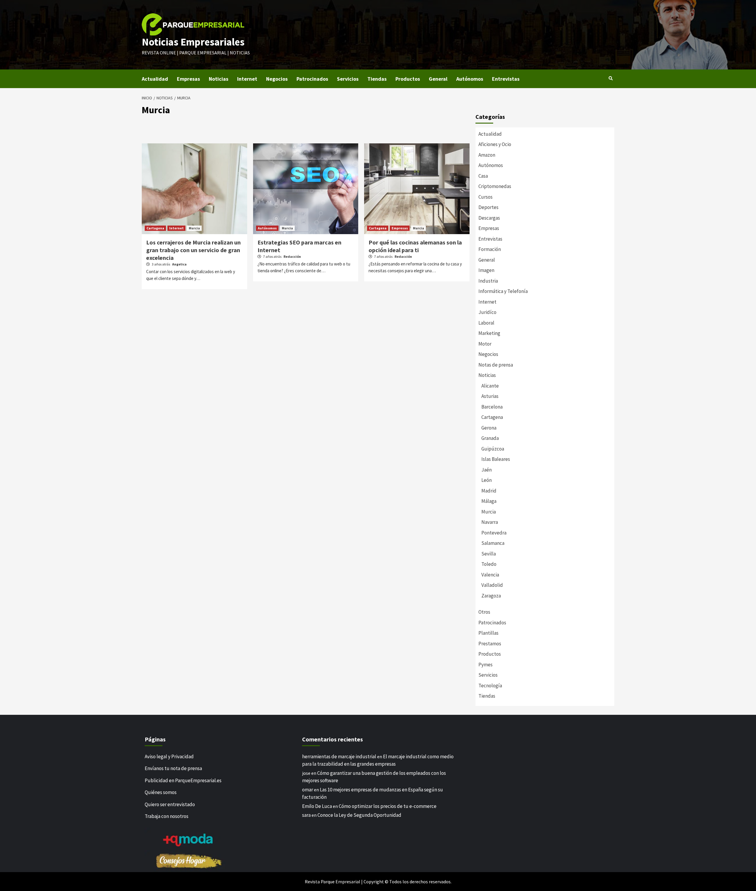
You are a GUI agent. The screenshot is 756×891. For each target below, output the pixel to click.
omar (307, 789)
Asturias (489, 396)
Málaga (488, 501)
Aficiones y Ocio (494, 144)
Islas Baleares (495, 459)
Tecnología (490, 685)
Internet (247, 78)
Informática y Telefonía (503, 291)
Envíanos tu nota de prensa (173, 768)
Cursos (485, 197)
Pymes (485, 664)
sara (306, 815)
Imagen (486, 270)
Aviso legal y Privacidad (169, 756)
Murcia (194, 228)
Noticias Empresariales (193, 41)
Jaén (486, 469)
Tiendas (377, 78)
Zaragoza (491, 595)
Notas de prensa (495, 365)
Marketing (489, 333)
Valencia (490, 574)
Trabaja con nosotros (166, 816)
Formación (489, 249)
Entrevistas (505, 78)
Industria (488, 281)
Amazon (486, 155)
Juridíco (487, 312)
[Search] (610, 78)
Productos (407, 78)
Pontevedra (493, 532)
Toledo (488, 564)
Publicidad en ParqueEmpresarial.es (183, 780)
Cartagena (155, 228)
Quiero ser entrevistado (170, 804)
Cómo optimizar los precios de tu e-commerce (387, 806)
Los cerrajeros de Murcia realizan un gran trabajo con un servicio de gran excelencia (193, 250)
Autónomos (469, 78)
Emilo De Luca (317, 806)
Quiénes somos (161, 792)
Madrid (488, 490)
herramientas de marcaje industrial (339, 756)
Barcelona (492, 407)
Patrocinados (312, 78)
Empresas (188, 78)
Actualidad (155, 78)
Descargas (489, 218)
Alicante (490, 386)
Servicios (348, 78)
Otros (484, 612)
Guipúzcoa (492, 449)
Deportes (488, 207)
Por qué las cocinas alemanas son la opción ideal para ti (415, 246)
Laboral (486, 323)
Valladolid (492, 585)
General (438, 78)
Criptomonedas (494, 186)
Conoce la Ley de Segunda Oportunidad (359, 815)
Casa (483, 176)
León (486, 480)
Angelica (179, 264)
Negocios (277, 78)
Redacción (292, 256)
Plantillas (488, 633)
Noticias (218, 78)
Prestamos (489, 643)
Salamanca (492, 543)
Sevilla (488, 553)
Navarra (489, 522)
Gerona (488, 428)
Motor (484, 344)
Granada (490, 438)
